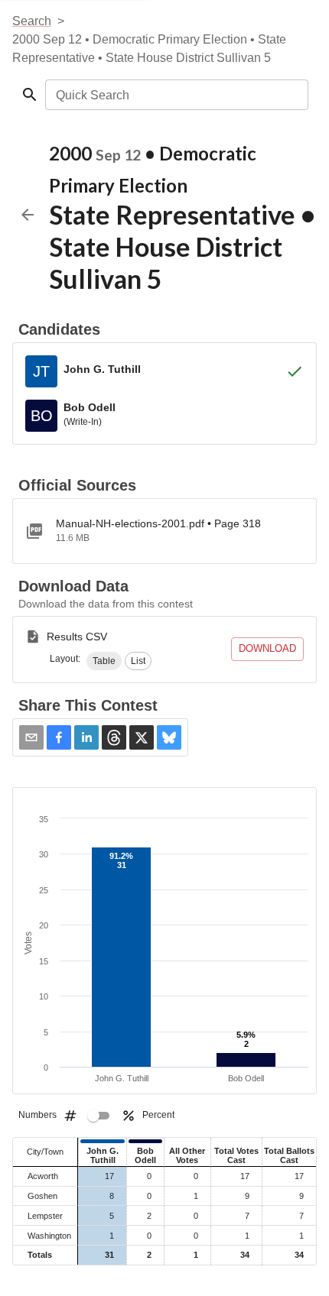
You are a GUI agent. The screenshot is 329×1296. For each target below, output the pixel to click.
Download (267, 648)
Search (31, 21)
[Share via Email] (31, 737)
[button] (104, 661)
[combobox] (175, 94)
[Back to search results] (27, 214)
